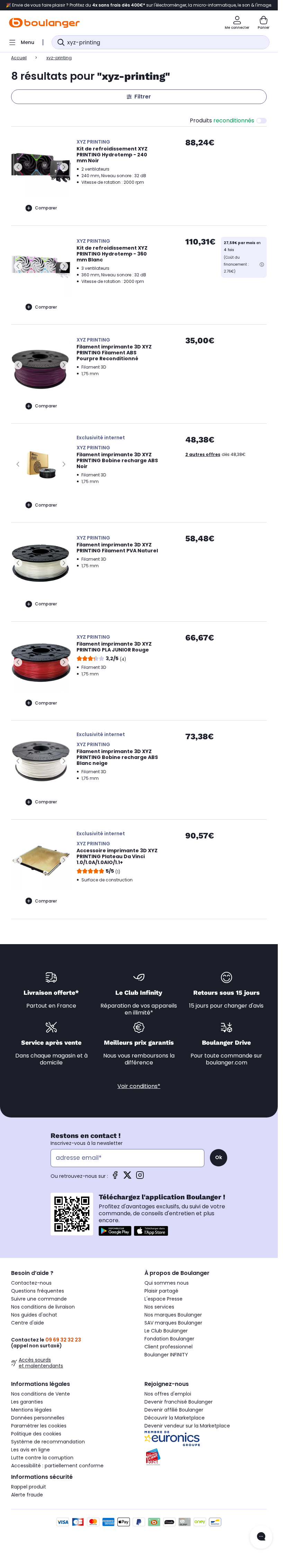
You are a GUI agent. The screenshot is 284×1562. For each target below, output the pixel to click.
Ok (218, 1157)
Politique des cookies (36, 1433)
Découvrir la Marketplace (174, 1417)
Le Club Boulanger (166, 1330)
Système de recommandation (48, 1441)
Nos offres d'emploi (167, 1393)
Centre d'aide (27, 1322)
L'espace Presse (163, 1298)
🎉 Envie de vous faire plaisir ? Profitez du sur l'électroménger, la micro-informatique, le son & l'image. (139, 5)
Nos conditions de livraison (43, 1306)
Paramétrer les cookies (38, 1425)
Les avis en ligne (30, 1449)
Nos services (159, 1306)
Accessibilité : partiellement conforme (57, 1465)
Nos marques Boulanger (173, 1314)
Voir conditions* (138, 1086)
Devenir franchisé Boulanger (178, 1401)
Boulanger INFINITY (166, 1354)
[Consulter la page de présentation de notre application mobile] (115, 1231)
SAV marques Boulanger (173, 1322)
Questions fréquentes (37, 1290)
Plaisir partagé (161, 1290)
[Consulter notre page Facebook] (115, 1177)
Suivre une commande (39, 1298)
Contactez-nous (31, 1282)
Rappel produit (28, 1486)
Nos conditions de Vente (40, 1393)
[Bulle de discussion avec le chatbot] (261, 1537)
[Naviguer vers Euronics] (205, 1438)
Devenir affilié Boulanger (173, 1409)
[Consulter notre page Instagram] (140, 1177)
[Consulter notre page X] (127, 1177)
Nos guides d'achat (34, 1314)
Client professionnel (168, 1346)
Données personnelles (37, 1417)
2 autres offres (202, 454)
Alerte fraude (27, 1494)
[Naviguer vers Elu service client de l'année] (205, 1457)
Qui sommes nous (166, 1282)
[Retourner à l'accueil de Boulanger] (44, 23)
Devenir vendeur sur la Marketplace (187, 1425)
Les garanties (27, 1401)
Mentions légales (31, 1409)
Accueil (19, 58)
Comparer (46, 207)
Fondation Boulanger (169, 1338)
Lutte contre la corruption (42, 1457)
